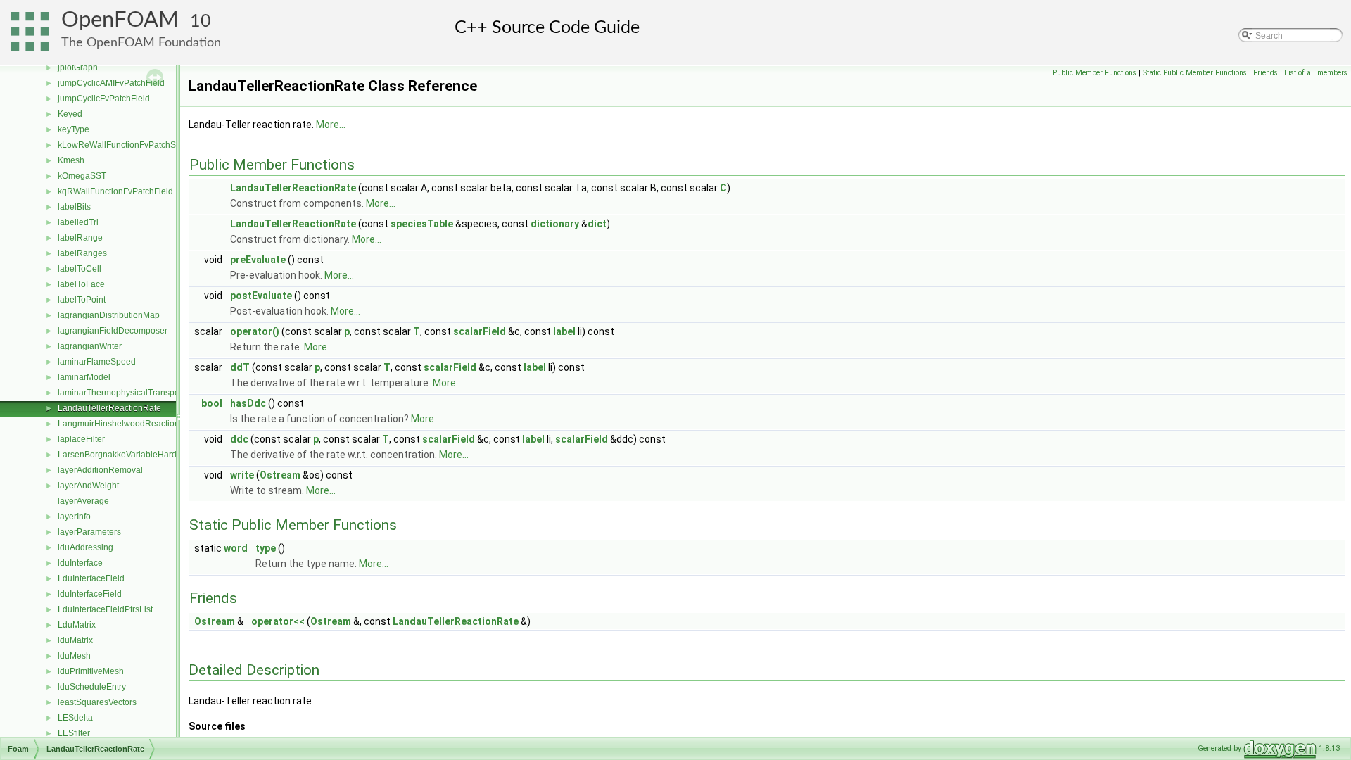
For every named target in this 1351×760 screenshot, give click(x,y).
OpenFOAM (120, 20)
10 (200, 21)
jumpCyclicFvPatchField (104, 98)
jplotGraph (78, 67)
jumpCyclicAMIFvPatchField (111, 83)
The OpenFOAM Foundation (141, 42)
